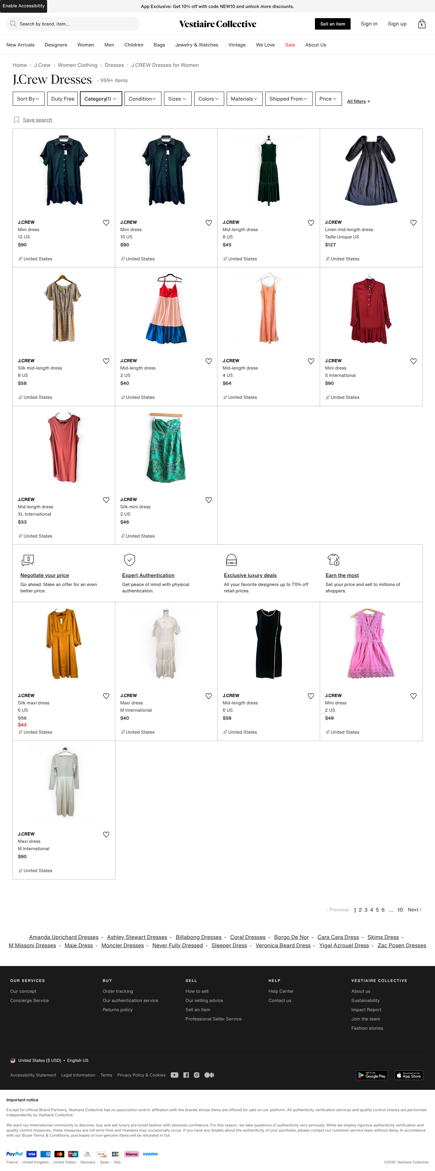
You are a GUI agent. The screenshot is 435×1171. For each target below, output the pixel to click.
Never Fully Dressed (178, 945)
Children (134, 44)
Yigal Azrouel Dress (344, 945)
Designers (56, 44)
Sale (290, 44)
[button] (421, 23)
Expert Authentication (148, 575)
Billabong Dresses (199, 937)
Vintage (237, 44)
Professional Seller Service (214, 1019)
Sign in (369, 23)
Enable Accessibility (24, 6)
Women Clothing (78, 65)
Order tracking (118, 991)
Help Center (281, 991)
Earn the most (342, 575)
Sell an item (332, 23)
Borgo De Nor (291, 937)
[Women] (99, 44)
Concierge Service (29, 1000)
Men (109, 44)
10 (400, 910)
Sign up (397, 23)
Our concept (23, 991)
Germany (88, 1162)
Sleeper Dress (229, 945)
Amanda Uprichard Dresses (63, 937)
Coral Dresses (248, 937)
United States (64, 1162)
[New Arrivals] (39, 44)
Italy (117, 1162)
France (12, 1162)
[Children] (148, 44)
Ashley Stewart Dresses (137, 937)
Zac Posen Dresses (402, 945)
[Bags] (170, 44)
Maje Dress (79, 945)
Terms (106, 1075)
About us (361, 991)
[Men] (119, 44)
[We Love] (280, 44)
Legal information (78, 1075)
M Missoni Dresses (32, 945)
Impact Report (367, 1009)
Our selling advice (204, 1000)
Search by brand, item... (44, 23)
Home (20, 65)
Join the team (366, 1019)
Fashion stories (367, 1028)
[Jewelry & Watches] (223, 44)
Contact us (279, 1000)
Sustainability (366, 1000)
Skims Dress (383, 937)
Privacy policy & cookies (141, 1075)
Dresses (114, 65)
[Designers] (72, 44)
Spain (105, 1162)
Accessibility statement (33, 1075)
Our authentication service (130, 1000)
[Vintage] (250, 44)
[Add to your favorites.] (106, 223)
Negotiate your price (44, 575)
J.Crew (42, 65)
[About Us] (331, 44)
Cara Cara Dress (338, 937)
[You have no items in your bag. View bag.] (421, 23)
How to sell (197, 991)
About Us (315, 44)
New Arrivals (20, 44)
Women (85, 44)
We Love (265, 44)
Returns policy (117, 1009)
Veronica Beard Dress (283, 945)
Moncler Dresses (122, 945)
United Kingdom (35, 1162)
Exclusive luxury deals (250, 575)
